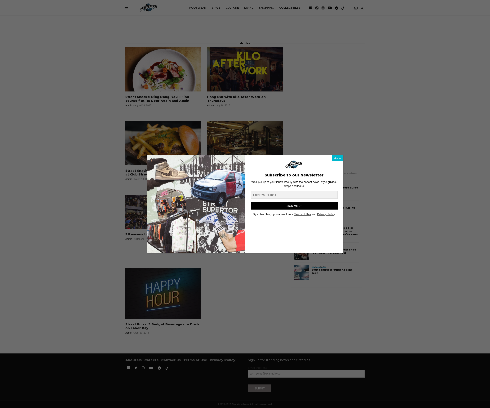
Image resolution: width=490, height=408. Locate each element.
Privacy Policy (326, 214)
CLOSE (337, 157)
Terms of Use (302, 214)
